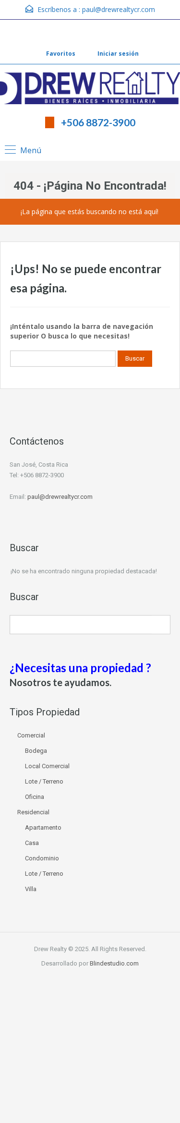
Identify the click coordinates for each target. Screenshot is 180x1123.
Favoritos (60, 53)
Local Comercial (47, 766)
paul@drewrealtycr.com (118, 9)
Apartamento (43, 827)
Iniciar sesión (117, 53)
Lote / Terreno (44, 781)
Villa (30, 889)
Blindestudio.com (114, 963)
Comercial (31, 735)
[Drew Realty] (90, 89)
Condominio (42, 858)
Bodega (36, 750)
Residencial (33, 812)
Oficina (34, 796)
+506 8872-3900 (98, 122)
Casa (32, 842)
